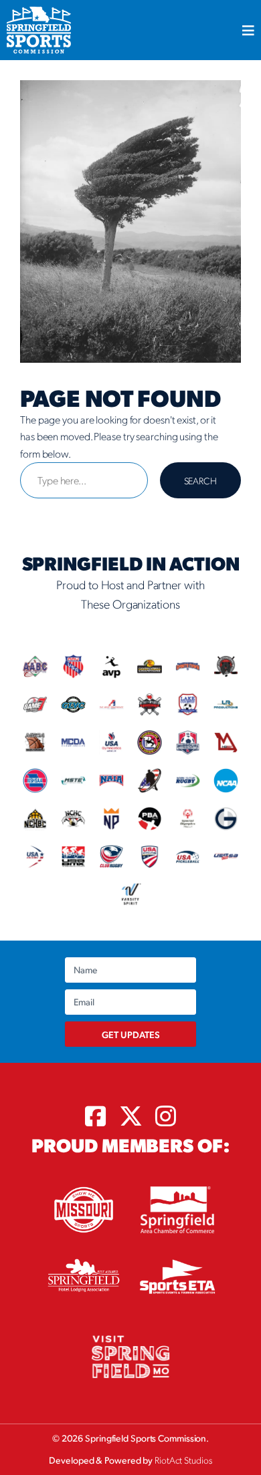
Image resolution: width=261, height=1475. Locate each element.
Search (200, 480)
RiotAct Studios (183, 1460)
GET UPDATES (131, 1034)
